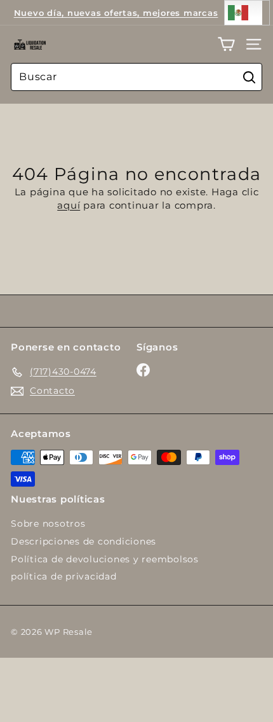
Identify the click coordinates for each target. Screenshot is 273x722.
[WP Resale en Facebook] (143, 370)
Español (247, 12)
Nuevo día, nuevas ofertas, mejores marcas (116, 13)
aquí (68, 205)
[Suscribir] (216, 674)
